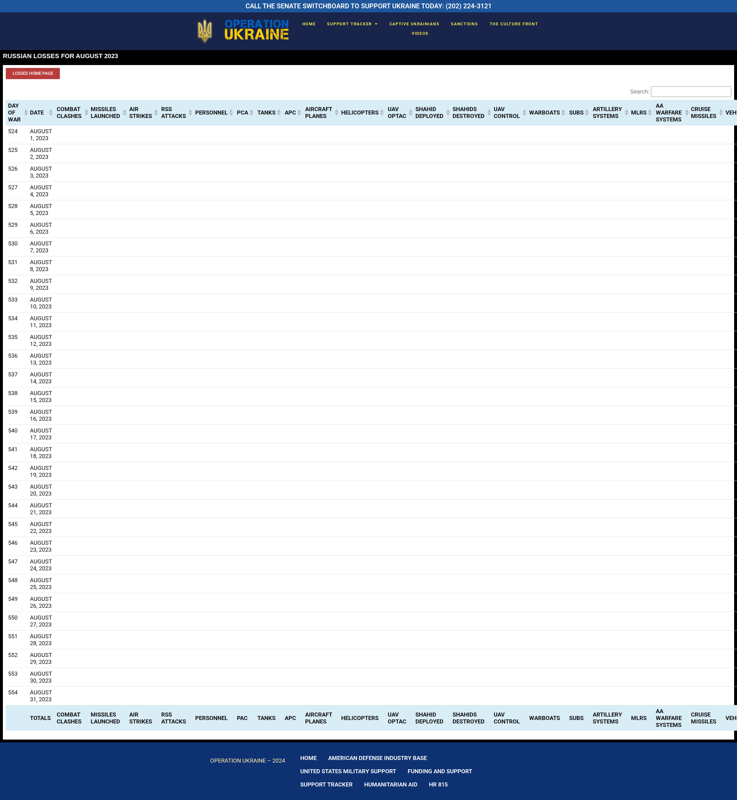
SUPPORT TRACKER (349, 24)
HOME (309, 24)
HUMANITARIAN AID (390, 784)
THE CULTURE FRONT (514, 24)
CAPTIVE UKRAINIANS (415, 24)
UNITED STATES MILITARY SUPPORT (348, 771)
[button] (24, 112)
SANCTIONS (464, 24)
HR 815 (438, 784)
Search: (639, 91)
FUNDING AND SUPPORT (440, 771)
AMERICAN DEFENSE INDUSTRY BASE (377, 758)
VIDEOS (420, 33)
